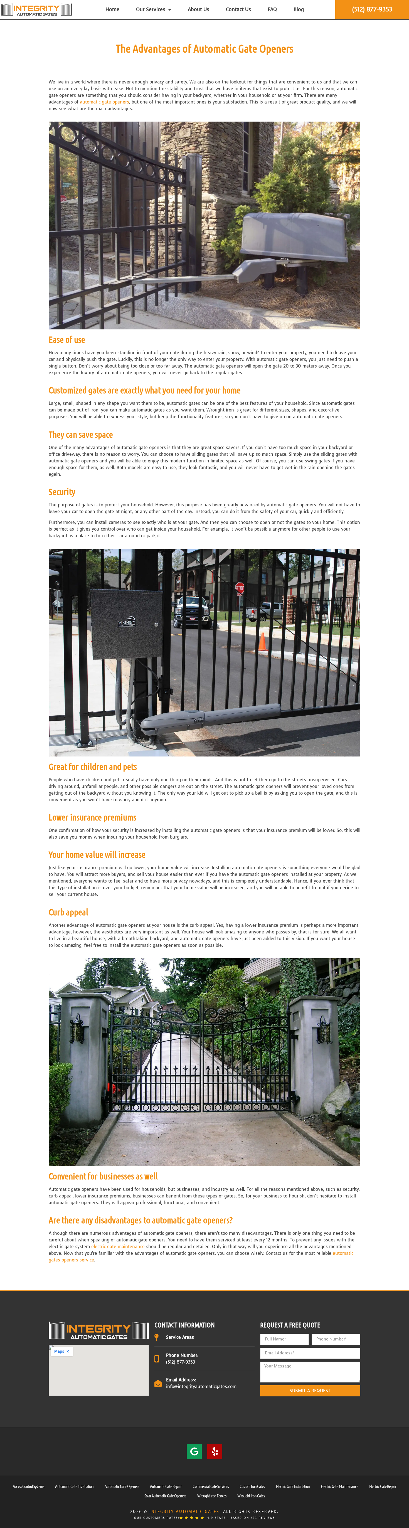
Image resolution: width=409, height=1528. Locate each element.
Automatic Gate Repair (165, 1486)
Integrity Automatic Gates (184, 1511)
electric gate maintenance (118, 1246)
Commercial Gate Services (210, 1486)
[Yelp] (214, 1451)
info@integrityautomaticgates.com (201, 1386)
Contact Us (238, 9)
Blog (299, 9)
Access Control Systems (28, 1486)
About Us (198, 9)
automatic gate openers (104, 102)
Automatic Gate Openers (122, 1486)
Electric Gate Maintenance (339, 1486)
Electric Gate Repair (382, 1486)
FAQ (272, 9)
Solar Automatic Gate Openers (165, 1495)
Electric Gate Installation (293, 1486)
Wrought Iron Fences (211, 1495)
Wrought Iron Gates (251, 1495)
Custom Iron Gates (252, 1486)
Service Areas (180, 1337)
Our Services (150, 9)
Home (112, 9)
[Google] (194, 1451)
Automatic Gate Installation (74, 1486)
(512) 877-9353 (180, 1362)
